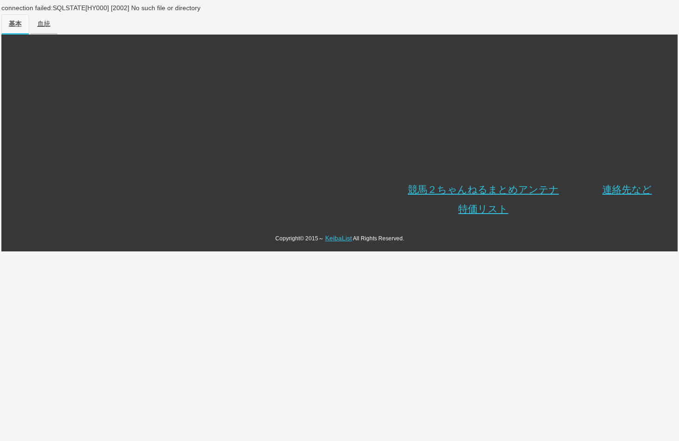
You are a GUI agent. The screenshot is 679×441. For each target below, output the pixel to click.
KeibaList (338, 238)
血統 (43, 23)
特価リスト (483, 208)
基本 (15, 23)
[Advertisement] (339, 110)
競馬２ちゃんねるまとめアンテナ (483, 189)
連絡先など (627, 189)
